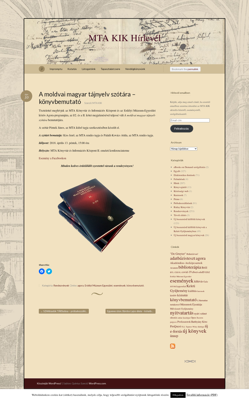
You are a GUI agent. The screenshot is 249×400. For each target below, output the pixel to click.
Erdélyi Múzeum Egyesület (98, 285)
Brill (204, 268)
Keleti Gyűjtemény (182, 288)
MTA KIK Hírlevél (124, 37)
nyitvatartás (182, 312)
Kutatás (72, 68)
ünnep (174, 335)
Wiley (194, 326)
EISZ (207, 272)
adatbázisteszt (182, 258)
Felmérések (179, 179)
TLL (183, 326)
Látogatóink (89, 68)
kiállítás (192, 291)
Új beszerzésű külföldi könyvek (189, 219)
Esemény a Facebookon (52, 158)
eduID (202, 272)
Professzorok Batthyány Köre (192, 321)
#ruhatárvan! (192, 254)
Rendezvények (61, 285)
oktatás (173, 317)
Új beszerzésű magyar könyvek (189, 235)
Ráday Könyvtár (182, 207)
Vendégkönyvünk (135, 68)
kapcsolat (181, 286)
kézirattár (182, 295)
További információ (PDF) (201, 395)
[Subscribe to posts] (172, 349)
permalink (193, 69)
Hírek (176, 183)
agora (80, 285)
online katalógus (184, 317)
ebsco (195, 272)
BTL (172, 272)
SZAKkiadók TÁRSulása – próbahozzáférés (64, 311)
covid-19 (187, 272)
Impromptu (56, 68)
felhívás (198, 281)
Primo (177, 199)
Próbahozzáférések (183, 203)
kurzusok (200, 291)
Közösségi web (181, 191)
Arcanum (174, 267)
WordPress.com (97, 383)
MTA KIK (97, 103)
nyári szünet (200, 313)
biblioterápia (189, 267)
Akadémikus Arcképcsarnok (186, 263)
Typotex (189, 326)
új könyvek (195, 330)
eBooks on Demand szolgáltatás (189, 167)
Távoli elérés (180, 215)
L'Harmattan (202, 300)
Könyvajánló (180, 187)
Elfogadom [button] (178, 395)
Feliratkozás (181, 128)
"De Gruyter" (178, 254)
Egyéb (177, 171)
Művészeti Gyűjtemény (181, 308)
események (120, 285)
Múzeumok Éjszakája (191, 304)
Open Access (197, 317)
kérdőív (173, 295)
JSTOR (173, 286)
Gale (205, 281)
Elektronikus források (184, 175)
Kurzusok (178, 195)
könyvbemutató (135, 285)
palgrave (173, 322)
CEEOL (177, 272)
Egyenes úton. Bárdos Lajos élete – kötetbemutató (131, 311)
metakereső (175, 304)
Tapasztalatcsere (110, 68)
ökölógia (201, 326)
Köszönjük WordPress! (49, 383)
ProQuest (175, 326)
